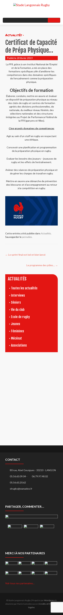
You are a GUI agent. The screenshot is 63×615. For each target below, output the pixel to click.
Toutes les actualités (24, 288)
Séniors (16, 302)
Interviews (18, 295)
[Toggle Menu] (54, 20)
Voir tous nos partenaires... (19, 583)
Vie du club (17, 310)
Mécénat (16, 338)
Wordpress (49, 600)
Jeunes (15, 324)
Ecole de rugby (20, 317)
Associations (19, 345)
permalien (27, 236)
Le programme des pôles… (42, 265)
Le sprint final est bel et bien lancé (25, 254)
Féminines (17, 331)
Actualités (46, 233)
